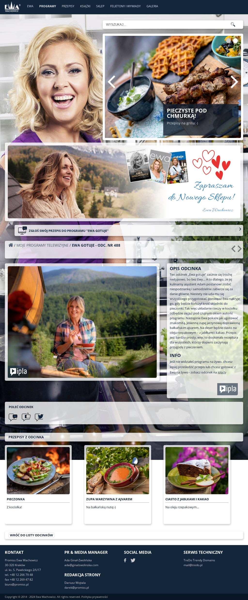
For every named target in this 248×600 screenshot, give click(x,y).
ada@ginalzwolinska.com (81, 565)
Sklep (100, 6)
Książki (85, 6)
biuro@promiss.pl (17, 584)
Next (234, 82)
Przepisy (68, 6)
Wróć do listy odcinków (31, 535)
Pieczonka (16, 499)
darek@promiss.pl (76, 587)
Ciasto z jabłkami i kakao (187, 499)
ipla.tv (222, 372)
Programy (47, 6)
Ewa (30, 6)
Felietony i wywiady (125, 6)
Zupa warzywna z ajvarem (109, 499)
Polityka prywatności (94, 597)
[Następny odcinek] (240, 250)
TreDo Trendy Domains (199, 560)
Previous (111, 82)
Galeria (152, 6)
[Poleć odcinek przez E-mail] (13, 417)
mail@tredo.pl (193, 565)
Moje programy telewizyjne (42, 245)
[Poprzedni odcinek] (234, 250)
